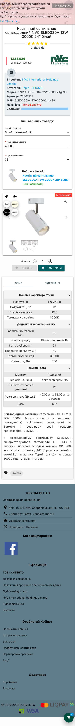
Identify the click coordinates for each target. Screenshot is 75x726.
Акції (6, 660)
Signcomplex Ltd (13, 604)
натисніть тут (9, 20)
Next (66, 217)
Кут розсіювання (14, 155)
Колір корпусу (13, 128)
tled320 (16, 473)
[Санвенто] (11, 548)
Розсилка (9, 688)
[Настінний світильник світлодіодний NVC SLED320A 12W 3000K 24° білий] (13, 246)
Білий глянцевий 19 (6, 205)
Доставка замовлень (17, 578)
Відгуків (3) (52, 283)
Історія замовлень (15, 635)
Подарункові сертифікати (19, 647)
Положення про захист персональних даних (32, 585)
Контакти (9, 610)
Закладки (9, 641)
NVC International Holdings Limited (25, 597)
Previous (8, 217)
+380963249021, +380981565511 (31, 514)
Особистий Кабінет (15, 629)
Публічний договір (15, 591)
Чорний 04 (7, 213)
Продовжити (63, 6)
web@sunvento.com (22, 520)
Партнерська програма (18, 654)
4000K (14, 212)
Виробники (10, 682)
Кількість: (26, 261)
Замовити (51, 268)
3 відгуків (37, 47)
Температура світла (16, 142)
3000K (14, 204)
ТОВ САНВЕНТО (13, 572)
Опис (18, 283)
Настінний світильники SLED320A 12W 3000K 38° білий (45, 180)
